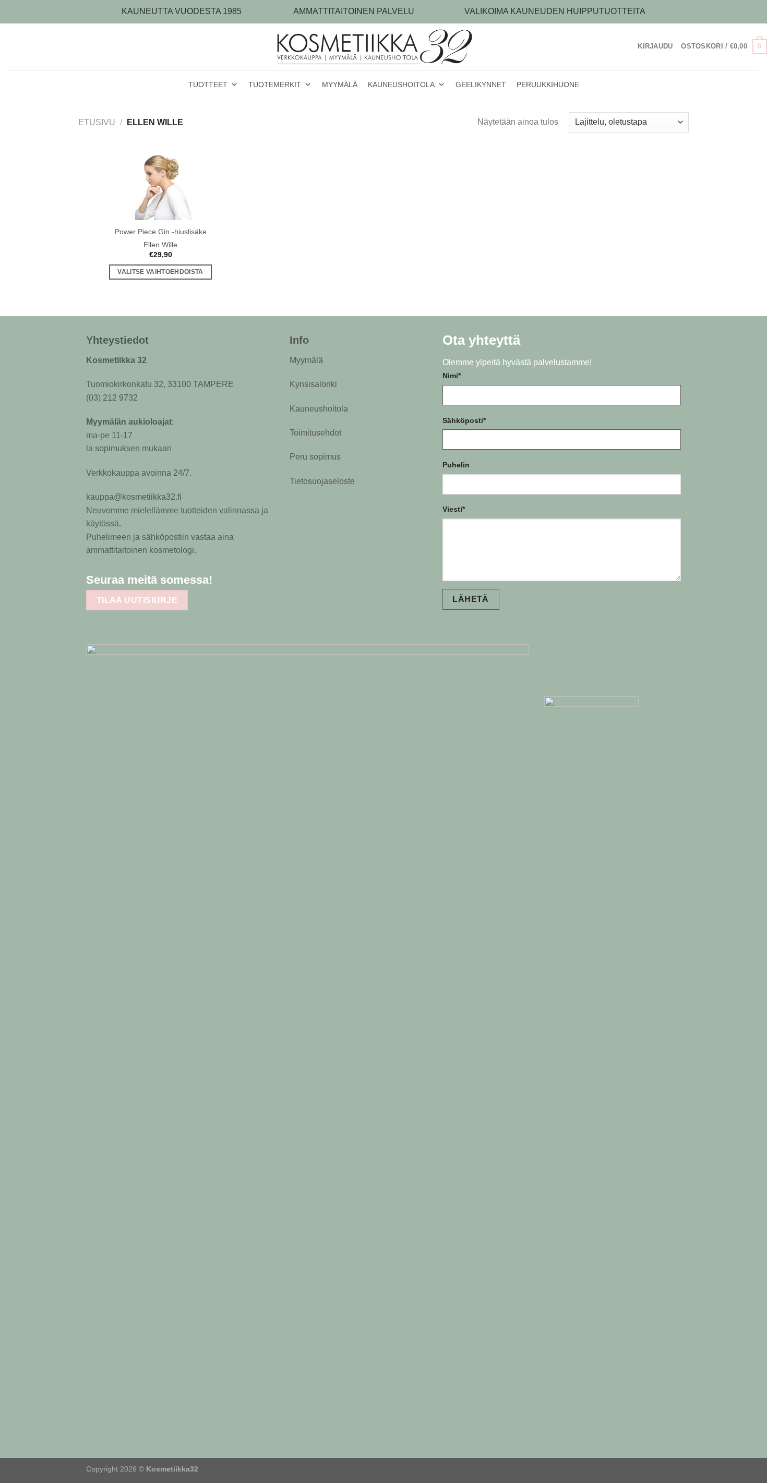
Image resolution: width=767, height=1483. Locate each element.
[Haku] (634, 46)
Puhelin (456, 465)
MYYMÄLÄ (339, 84)
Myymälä (306, 360)
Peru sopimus (315, 456)
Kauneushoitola (319, 408)
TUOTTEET (207, 84)
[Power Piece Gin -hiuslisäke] (160, 185)
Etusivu (96, 122)
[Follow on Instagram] (248, 579)
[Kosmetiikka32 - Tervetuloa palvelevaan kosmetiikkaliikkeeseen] (383, 47)
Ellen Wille (160, 244)
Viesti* (453, 509)
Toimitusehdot (315, 432)
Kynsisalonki (313, 384)
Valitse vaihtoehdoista (160, 272)
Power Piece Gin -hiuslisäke (161, 231)
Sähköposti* (464, 420)
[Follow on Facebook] (228, 579)
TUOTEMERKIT (274, 84)
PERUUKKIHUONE (548, 84)
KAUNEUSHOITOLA (401, 84)
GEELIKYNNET (481, 84)
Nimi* (451, 375)
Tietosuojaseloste (322, 481)
